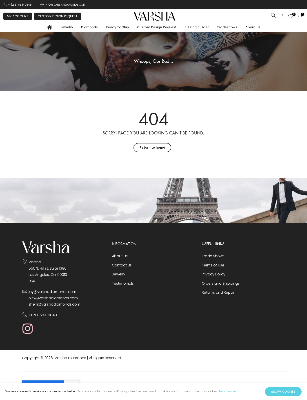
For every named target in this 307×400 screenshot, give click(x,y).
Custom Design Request (58, 16)
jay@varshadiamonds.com (52, 291)
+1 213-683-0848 (43, 315)
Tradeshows (227, 27)
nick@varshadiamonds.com (53, 298)
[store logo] (155, 16)
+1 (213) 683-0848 (20, 5)
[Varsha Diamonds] (46, 252)
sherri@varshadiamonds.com (54, 304)
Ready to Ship (117, 27)
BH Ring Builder (197, 27)
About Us (252, 27)
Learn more (227, 391)
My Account (17, 16)
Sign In (282, 16)
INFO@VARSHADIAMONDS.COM (65, 5)
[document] (153, 391)
